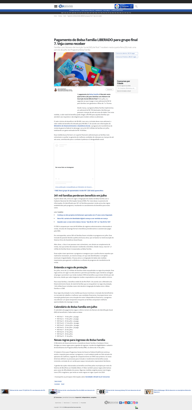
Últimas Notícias (74, 10)
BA (75, 12)
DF (80, 12)
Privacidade (83, 402)
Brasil (62, 384)
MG (96, 12)
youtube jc (106, 10)
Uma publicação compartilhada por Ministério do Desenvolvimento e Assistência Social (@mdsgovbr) (87, 187)
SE (127, 12)
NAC (62, 12)
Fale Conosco (67, 402)
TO (130, 12)
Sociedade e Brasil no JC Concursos (97, 377)
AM (73, 12)
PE (106, 12)
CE (78, 12)
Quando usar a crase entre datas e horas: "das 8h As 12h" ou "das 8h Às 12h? (83, 222)
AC (65, 12)
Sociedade (57, 384)
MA (88, 12)
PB (101, 12)
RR (120, 12)
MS (93, 12)
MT (91, 12)
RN (113, 12)
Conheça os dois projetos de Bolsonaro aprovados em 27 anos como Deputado (84, 215)
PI (108, 12)
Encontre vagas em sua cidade (123, 85)
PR (104, 12)
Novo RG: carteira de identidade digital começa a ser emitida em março (82, 218)
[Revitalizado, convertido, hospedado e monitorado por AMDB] (136, 407)
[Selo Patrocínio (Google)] (124, 6)
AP (70, 12)
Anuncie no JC (75, 402)
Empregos (98, 10)
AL (67, 12)
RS (115, 12)
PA (99, 12)
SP (125, 12)
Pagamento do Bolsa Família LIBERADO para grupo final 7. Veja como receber (85, 16)
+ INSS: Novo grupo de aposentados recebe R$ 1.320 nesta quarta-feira (78, 191)
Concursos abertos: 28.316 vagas (125, 53)
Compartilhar (109, 89)
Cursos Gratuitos (117, 10)
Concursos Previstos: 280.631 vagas (126, 57)
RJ (110, 12)
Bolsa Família (94, 94)
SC (123, 12)
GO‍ (85, 12)
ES (82, 12)
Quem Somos (58, 402)
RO (118, 12)
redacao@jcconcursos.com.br (65, 89)
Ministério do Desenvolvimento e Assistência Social (72, 126)
